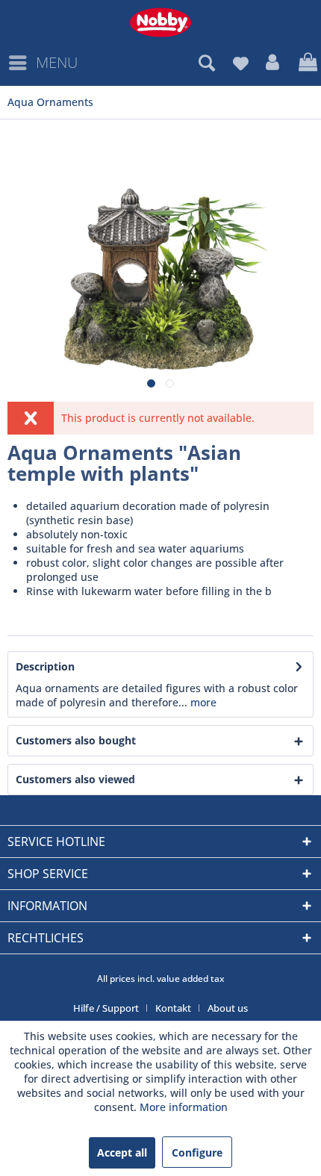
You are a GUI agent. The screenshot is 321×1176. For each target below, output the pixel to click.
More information (184, 1107)
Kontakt (173, 1008)
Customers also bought (76, 740)
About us (228, 1008)
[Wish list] (240, 63)
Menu (57, 62)
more (201, 702)
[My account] (273, 63)
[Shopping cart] (306, 63)
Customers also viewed (75, 779)
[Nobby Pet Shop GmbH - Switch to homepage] (160, 22)
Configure (197, 1152)
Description (45, 666)
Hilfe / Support (106, 1008)
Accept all (122, 1152)
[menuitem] (42, 63)
